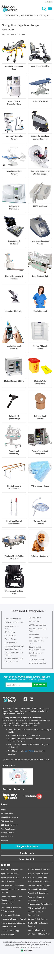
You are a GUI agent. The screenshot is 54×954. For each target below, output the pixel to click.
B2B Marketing (7, 821)
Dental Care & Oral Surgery (11, 896)
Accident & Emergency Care (12, 870)
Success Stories (7, 837)
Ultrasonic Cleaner (36, 659)
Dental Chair (10, 635)
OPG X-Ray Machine (37, 625)
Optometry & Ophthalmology (39, 885)
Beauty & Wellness (8, 881)
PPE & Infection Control (37, 908)
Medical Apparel (7, 935)
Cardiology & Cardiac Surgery (12, 885)
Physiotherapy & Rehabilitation (40, 904)
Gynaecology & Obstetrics (11, 915)
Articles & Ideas (7, 813)
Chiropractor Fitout (13, 619)
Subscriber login (27, 859)
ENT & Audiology (7, 911)
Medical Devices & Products (38, 870)
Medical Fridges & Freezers (38, 874)
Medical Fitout (35, 618)
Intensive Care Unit (8, 927)
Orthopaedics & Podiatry (37, 889)
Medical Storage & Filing (37, 877)
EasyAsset (29, 751)
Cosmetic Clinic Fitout (14, 622)
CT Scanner (10, 632)
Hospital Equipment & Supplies (13, 923)
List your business (27, 846)
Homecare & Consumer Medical (13, 919)
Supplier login (27, 853)
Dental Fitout (10, 639)
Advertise (49, 2)
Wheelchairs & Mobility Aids (38, 934)
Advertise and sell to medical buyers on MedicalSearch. (26, 760)
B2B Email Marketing (9, 825)
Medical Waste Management (39, 881)
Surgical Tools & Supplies (37, 919)
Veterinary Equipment (36, 930)
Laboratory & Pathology (10, 931)
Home (3, 809)
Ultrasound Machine (37, 663)
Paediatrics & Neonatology (38, 893)
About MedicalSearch (9, 817)
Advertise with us (7, 833)
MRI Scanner (34, 621)
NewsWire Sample (8, 829)
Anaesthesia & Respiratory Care (13, 877)
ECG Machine (10, 643)
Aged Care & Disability (9, 874)
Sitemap (4, 841)
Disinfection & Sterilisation (11, 907)
